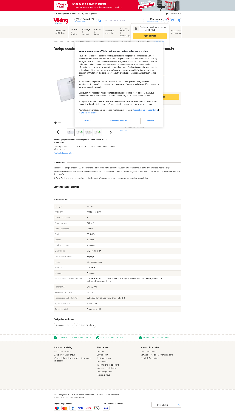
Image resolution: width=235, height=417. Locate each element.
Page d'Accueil (59, 41)
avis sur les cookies (89, 113)
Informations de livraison (107, 368)
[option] (71, 132)
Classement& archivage (176, 32)
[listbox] (84, 132)
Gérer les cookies (112, 395)
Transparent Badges (64, 325)
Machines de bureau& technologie (125, 32)
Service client (102, 355)
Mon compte (150, 36)
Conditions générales (61, 395)
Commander (102, 362)
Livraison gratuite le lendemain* (68, 14)
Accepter (149, 121)
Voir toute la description (64, 153)
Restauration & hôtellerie (61, 32)
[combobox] (120, 20)
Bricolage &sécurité (86, 31)
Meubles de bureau (97, 31)
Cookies (100, 395)
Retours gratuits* (91, 14)
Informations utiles (150, 347)
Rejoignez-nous (103, 375)
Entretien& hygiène (74, 31)
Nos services (103, 347)
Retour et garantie (104, 372)
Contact (100, 351)
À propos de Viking (63, 347)
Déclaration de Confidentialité (83, 395)
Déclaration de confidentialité (145, 110)
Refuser (88, 121)
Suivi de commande (149, 351)
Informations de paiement (108, 365)
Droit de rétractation (62, 351)
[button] (55, 122)
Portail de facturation (150, 358)
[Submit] (99, 20)
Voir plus (124, 130)
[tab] (74, 354)
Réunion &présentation (110, 32)
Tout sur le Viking (104, 358)
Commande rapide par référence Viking (157, 355)
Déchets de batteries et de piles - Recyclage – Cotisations (72, 359)
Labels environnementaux (64, 355)
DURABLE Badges (86, 325)
